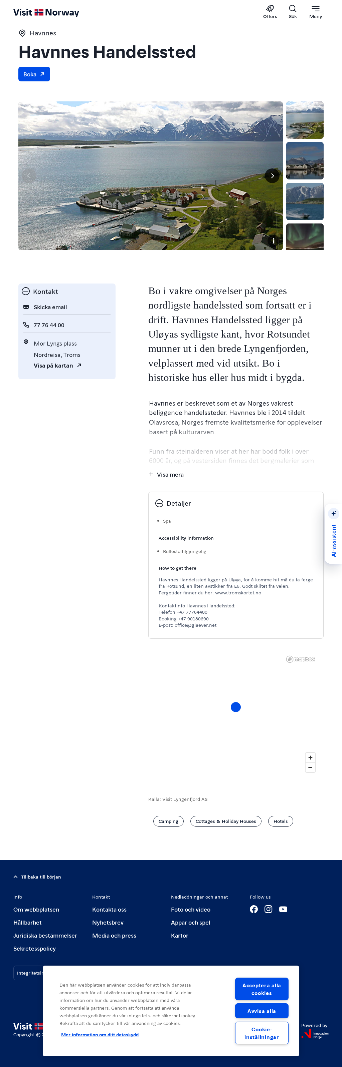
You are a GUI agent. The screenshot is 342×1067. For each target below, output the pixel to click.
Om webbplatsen (36, 909)
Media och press (114, 935)
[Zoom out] (310, 767)
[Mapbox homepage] (300, 659)
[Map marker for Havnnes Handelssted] (236, 707)
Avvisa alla (261, 1010)
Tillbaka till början (41, 877)
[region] (171, 1011)
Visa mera (170, 474)
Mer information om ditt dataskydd (100, 1034)
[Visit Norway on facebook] (254, 909)
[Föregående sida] (29, 175)
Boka (29, 74)
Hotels (281, 821)
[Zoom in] (310, 757)
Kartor (179, 935)
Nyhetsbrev (108, 922)
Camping (168, 821)
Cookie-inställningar (261, 1033)
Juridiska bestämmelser (45, 935)
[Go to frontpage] (56, 12)
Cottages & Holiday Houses (226, 821)
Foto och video (190, 909)
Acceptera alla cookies (261, 989)
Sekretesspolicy (34, 948)
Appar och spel (190, 922)
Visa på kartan (53, 365)
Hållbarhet (27, 922)
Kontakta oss (109, 909)
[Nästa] (272, 175)
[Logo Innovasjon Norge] (315, 1034)
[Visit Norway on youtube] (283, 909)
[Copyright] (274, 241)
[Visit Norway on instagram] (269, 909)
